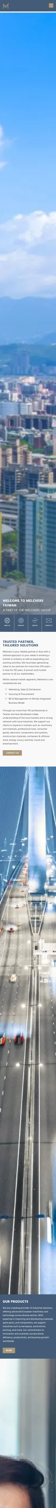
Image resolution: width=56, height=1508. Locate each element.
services (35, 625)
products (21, 625)
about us (7, 625)
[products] (21, 620)
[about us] (7, 620)
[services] (35, 620)
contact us (48, 625)
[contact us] (49, 620)
